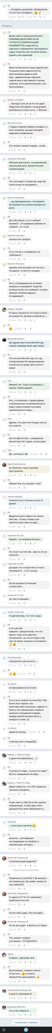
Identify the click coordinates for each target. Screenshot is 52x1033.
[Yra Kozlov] (4, 685)
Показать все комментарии (26, 870)
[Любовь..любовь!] (4, 310)
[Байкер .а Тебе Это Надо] (4, 755)
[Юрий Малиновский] (4, 465)
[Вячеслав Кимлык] (4, 339)
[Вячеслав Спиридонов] (4, 858)
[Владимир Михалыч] (4, 1008)
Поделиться (44, 16)
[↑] (35, 17)
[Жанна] (4, 955)
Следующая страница (26, 1022)
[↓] (40, 17)
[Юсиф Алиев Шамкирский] (4, 991)
